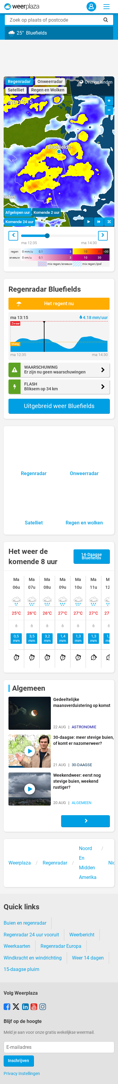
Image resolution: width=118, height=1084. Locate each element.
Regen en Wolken (47, 90)
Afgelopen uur (17, 212)
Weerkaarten (17, 946)
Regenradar (19, 81)
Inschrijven (18, 1060)
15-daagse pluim (21, 969)
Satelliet (16, 90)
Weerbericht (81, 935)
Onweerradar (50, 81)
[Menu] (106, 6)
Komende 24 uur (19, 222)
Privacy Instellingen (22, 1073)
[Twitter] (16, 1007)
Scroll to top (108, 1074)
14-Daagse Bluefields (91, 556)
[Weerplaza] (22, 6)
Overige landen (99, 82)
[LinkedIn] (25, 1007)
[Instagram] (42, 1007)
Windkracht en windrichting (33, 958)
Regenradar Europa (61, 946)
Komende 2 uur (47, 212)
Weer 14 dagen (88, 958)
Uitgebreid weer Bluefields (59, 406)
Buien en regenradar (25, 923)
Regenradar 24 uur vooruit (31, 935)
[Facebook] (7, 1007)
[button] (59, 151)
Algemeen (28, 688)
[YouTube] (34, 1007)
